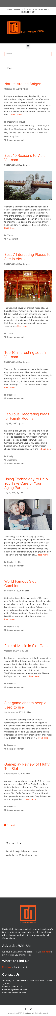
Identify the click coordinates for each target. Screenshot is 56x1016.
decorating (12, 460)
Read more (16, 114)
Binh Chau (19, 125)
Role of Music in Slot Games (27, 646)
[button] (28, 46)
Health (18, 562)
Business (11, 395)
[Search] (49, 54)
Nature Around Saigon (22, 84)
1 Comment (12, 239)
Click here (6, 967)
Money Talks (13, 626)
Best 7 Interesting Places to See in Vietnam (27, 256)
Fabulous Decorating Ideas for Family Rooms (26, 416)
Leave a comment (15, 140)
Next (14, 825)
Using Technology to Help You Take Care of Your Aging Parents (26, 483)
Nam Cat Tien (36, 132)
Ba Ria (10, 125)
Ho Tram (33, 129)
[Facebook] (25, 1009)
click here (45, 952)
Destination (12, 122)
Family (10, 456)
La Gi (40, 129)
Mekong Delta (15, 132)
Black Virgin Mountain (35, 125)
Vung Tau (14, 136)
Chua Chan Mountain (18, 129)
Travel (22, 122)
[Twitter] (30, 1009)
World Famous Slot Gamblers (20, 583)
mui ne (26, 132)
